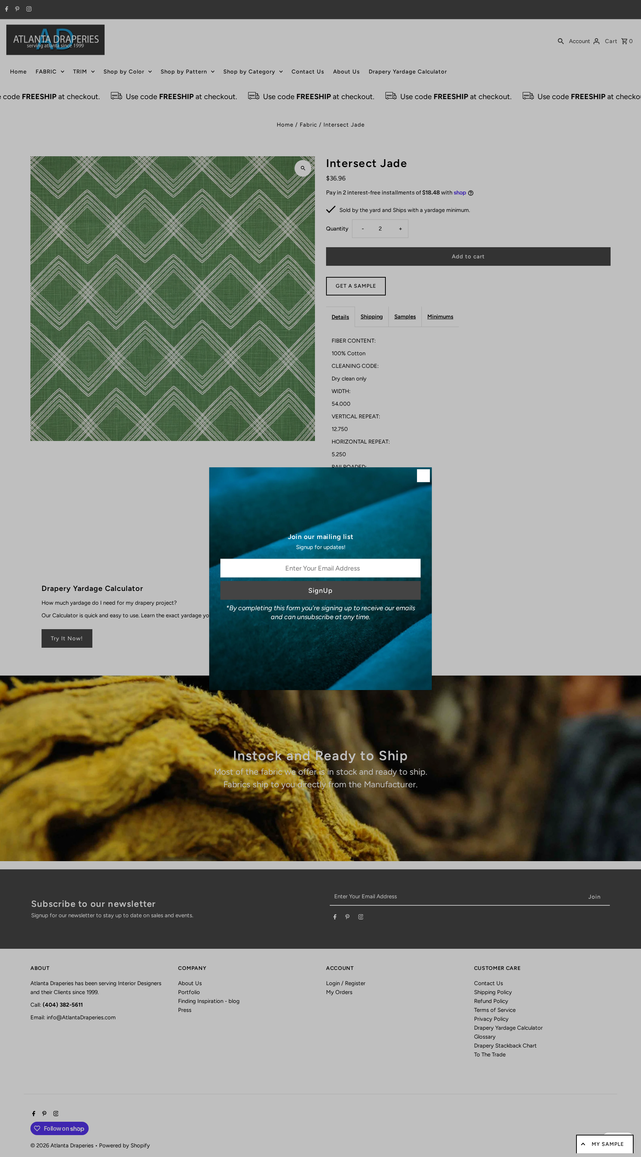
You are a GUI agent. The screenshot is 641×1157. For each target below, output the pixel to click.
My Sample (608, 1144)
